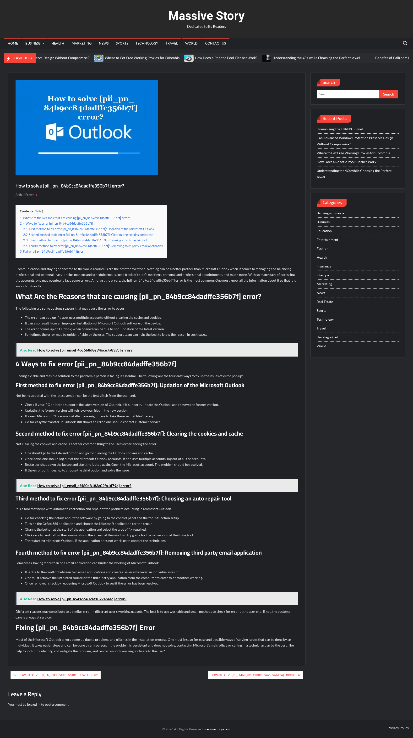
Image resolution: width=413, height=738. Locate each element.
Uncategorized (327, 337)
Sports (122, 43)
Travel (172, 43)
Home (13, 43)
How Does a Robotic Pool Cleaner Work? (213, 57)
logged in (33, 704)
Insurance (324, 266)
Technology (147, 43)
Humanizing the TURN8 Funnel (340, 129)
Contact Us (215, 43)
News (104, 43)
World (191, 43)
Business (32, 43)
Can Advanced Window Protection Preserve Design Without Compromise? (355, 141)
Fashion (322, 248)
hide (38, 211)
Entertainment (327, 240)
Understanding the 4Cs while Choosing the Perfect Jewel (303, 57)
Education (324, 231)
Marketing (82, 43)
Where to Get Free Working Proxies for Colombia (129, 57)
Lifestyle (323, 275)
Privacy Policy (398, 728)
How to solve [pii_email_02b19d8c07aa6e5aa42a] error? (253, 675)
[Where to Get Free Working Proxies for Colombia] (86, 58)
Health (57, 43)
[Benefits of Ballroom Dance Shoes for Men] (356, 58)
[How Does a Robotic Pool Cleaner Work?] (176, 58)
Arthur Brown (25, 195)
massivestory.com (216, 729)
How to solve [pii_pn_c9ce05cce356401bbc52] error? (58, 675)
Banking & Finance (330, 213)
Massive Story (206, 16)
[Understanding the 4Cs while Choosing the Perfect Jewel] (254, 58)
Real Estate (325, 302)
